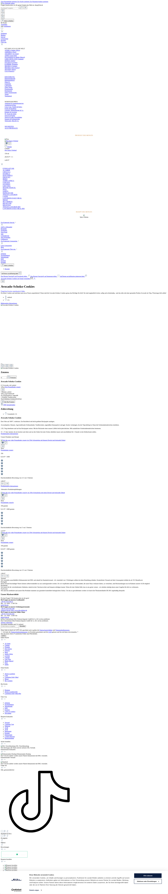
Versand (7, 722)
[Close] (1, 363)
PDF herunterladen (9, 405)
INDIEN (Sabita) (10, 61)
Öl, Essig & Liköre (10, 114)
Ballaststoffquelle (10, 78)
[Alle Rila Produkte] (3, 281)
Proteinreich (8, 91)
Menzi (7, 679)
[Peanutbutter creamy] (33, 440)
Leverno (7, 656)
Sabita (6, 664)
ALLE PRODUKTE (11, 128)
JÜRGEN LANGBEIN (10, 194)
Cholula (7, 645)
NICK (5, 189)
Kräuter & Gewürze (11, 112)
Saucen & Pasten (10, 115)
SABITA (5, 191)
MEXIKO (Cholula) (11, 66)
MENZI (5, 200)
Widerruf (7, 726)
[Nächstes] (7, 483)
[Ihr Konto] (3, 17)
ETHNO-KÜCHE (8, 168)
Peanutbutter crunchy (7, 502)
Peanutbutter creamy (7, 450)
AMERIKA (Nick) (10, 52)
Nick (6, 663)
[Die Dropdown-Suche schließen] (25, 7)
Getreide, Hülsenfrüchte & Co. (14, 110)
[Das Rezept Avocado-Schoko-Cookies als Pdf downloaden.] (34, 278)
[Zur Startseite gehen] (8, 3)
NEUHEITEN (9, 126)
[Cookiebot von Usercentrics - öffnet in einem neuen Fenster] (16, 890)
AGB (50, 632)
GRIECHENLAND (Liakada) (14, 59)
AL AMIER (6, 170)
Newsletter (8, 713)
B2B (6, 708)
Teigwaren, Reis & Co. (12, 121)
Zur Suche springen (23, 1)
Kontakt (7, 733)
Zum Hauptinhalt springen (9, 1)
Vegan (7, 94)
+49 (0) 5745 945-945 (7, 614)
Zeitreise (7, 703)
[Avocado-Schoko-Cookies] (10, 305)
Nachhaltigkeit (9, 704)
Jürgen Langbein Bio (11, 692)
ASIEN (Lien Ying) (11, 55)
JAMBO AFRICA (8, 181)
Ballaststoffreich (10, 80)
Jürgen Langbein (10, 674)
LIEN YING (7, 186)
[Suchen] (21, 7)
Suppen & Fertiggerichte (12, 119)
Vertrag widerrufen (6, 622)
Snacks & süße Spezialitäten (13, 117)
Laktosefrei (8, 85)
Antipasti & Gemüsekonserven (14, 103)
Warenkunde (8, 706)
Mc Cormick (8, 681)
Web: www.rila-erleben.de (19, 610)
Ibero (6, 652)
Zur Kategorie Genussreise (9, 241)
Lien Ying (8, 659)
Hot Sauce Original (11, 150)
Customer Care (9, 724)
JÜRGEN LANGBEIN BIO (12, 207)
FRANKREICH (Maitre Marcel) (15, 57)
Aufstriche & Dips (10, 105)
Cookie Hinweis (10, 736)
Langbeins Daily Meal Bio (13, 693)
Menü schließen (8, 21)
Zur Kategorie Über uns (8, 249)
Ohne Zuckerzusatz (11, 92)
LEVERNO (6, 184)
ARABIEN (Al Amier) (12, 54)
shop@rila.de (5, 617)
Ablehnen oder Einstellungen (147, 881)
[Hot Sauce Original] (11, 141)
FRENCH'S (6, 177)
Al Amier (7, 643)
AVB (6, 729)
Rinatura (7, 690)
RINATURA (7, 205)
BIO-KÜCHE (7, 203)
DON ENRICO (8, 175)
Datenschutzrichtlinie (45, 630)
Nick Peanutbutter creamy (13, 387)
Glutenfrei (8, 84)
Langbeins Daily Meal (11, 677)
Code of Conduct (10, 711)
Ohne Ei (7, 82)
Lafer (6, 675)
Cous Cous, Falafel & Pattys (13, 107)
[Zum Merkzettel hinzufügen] (8, 143)
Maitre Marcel (9, 661)
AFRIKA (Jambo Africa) (12, 50)
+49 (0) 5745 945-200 (7, 608)
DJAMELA (6, 174)
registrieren (7, 26)
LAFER (5, 196)
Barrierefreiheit (9, 738)
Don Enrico (8, 649)
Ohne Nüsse (8, 87)
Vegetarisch (8, 96)
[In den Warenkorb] (3, 389)
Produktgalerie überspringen (9, 434)
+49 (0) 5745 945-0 (7, 601)
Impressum (8, 731)
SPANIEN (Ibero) (10, 69)
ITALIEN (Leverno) (11, 62)
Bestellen (22, 626)
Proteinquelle (9, 89)
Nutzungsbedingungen (62, 630)
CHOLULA (6, 172)
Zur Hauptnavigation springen (39, 1)
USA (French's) (9, 71)
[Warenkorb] (2, 32)
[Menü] (3, 10)
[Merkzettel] (2, 29)
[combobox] (10, 8)
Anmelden (4, 24)
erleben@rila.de (5, 610)
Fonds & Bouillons (10, 108)
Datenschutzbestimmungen (19, 632)
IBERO (5, 179)
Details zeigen (34, 890)
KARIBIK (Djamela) (11, 64)
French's (7, 650)
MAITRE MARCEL (9, 187)
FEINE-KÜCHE (8, 193)
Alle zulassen (147, 875)
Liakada (7, 657)
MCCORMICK (8, 201)
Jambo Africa (9, 654)
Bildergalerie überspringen (9, 303)
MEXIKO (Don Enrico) (12, 68)
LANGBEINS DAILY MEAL (12, 198)
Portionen (13, 377)
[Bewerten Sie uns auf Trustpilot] (14, 857)
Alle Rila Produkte (9, 402)
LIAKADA (6, 182)
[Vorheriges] (3, 483)
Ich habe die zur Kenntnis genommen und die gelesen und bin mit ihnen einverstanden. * (40, 632)
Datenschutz (8, 735)
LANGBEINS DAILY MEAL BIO (14, 208)
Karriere (7, 710)
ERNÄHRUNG (10, 77)
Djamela (7, 647)
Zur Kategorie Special (8, 222)
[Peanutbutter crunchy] (33, 492)
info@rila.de (4, 605)
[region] (84, 336)
